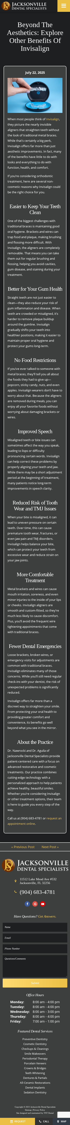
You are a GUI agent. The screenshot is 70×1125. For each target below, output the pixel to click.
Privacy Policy (39, 1110)
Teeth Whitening (35, 1073)
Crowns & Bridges (35, 1068)
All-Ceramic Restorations (35, 1082)
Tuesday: (17, 1007)
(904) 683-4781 (37, 892)
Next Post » (50, 847)
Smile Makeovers (35, 1053)
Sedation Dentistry (35, 1092)
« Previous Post (22, 847)
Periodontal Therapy (35, 1058)
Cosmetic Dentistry (35, 1044)
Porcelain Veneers (35, 1063)
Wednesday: (20, 1011)
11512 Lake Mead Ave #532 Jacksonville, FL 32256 (38, 881)
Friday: (15, 1021)
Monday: (17, 1002)
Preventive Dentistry (35, 1039)
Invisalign (52, 119)
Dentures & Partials (35, 1078)
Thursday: (18, 1016)
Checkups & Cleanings (35, 1049)
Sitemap (28, 1110)
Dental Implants (35, 1087)
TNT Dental (49, 1113)
